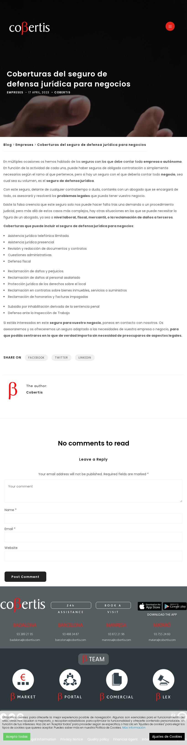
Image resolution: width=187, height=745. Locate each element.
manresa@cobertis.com (116, 640)
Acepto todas (17, 736)
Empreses (25, 144)
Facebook (36, 357)
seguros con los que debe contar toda (112, 161)
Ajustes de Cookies (167, 736)
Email (10, 529)
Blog (7, 144)
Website (11, 548)
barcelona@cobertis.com (70, 640)
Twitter (61, 357)
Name (11, 510)
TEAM (96, 659)
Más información (133, 727)
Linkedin (84, 357)
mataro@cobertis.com (162, 640)
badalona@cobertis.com (25, 640)
